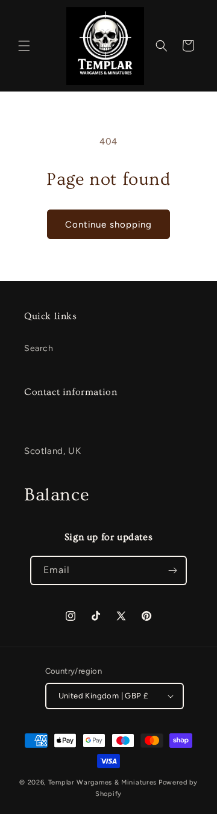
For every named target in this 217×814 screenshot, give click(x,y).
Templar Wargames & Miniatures (102, 782)
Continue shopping (108, 224)
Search (39, 348)
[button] (24, 46)
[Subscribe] (172, 570)
